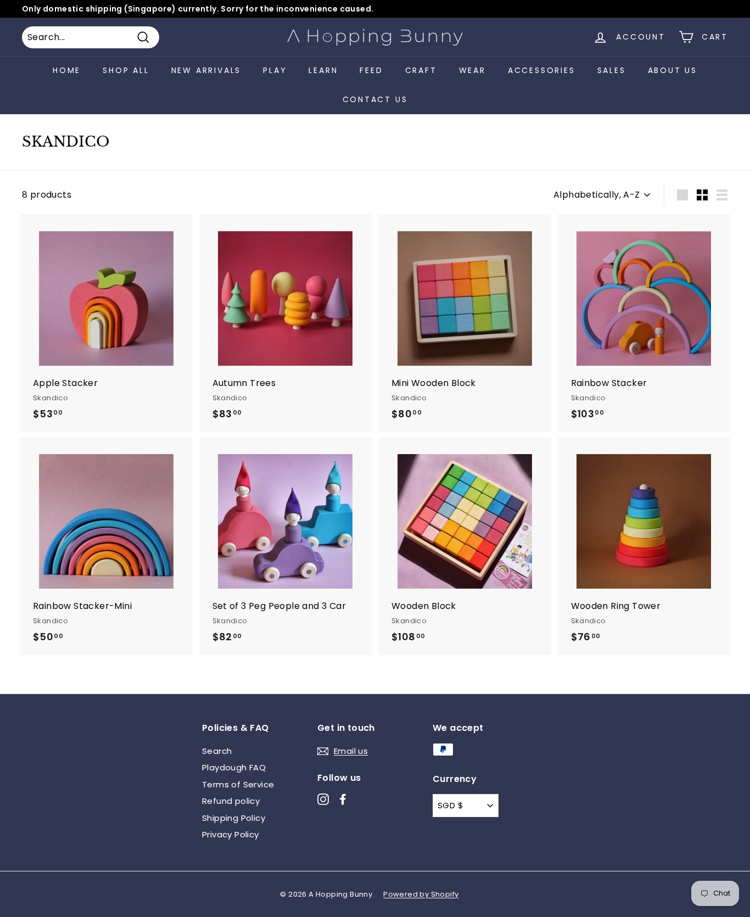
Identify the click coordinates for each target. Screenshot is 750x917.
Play (275, 70)
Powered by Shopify (420, 894)
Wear (472, 70)
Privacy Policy (230, 834)
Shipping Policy (233, 818)
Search (217, 751)
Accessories (541, 70)
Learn (323, 70)
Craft (421, 70)
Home (67, 70)
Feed (371, 70)
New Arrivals (206, 70)
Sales (611, 70)
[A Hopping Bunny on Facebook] (343, 799)
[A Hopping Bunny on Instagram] (323, 799)
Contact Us (375, 99)
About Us (672, 70)
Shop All (126, 70)
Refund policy (231, 801)
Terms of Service (238, 784)
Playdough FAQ (234, 767)
